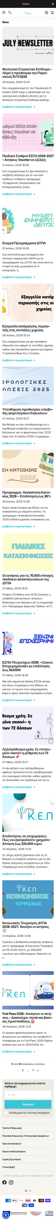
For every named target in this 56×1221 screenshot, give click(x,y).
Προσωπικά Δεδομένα (13, 1151)
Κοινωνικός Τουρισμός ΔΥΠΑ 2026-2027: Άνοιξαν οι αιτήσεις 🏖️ (25, 926)
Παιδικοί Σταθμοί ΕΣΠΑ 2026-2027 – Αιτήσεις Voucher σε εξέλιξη (28, 158)
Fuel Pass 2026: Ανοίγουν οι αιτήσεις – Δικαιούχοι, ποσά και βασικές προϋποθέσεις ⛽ (27, 1017)
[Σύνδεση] (46, 12)
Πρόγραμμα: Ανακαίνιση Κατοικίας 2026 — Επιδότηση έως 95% (26, 494)
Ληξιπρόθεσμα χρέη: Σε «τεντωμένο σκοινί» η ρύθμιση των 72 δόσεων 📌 (26, 753)
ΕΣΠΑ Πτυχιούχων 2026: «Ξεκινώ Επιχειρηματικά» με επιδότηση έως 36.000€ (27, 666)
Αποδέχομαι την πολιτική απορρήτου (29, 1112)
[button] (6, 1215)
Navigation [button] (3, 12)
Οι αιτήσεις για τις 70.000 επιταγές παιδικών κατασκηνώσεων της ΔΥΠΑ (28, 579)
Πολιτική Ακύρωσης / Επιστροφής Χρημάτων (25, 1135)
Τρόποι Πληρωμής (12, 1128)
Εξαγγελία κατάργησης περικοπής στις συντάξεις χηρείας (26, 328)
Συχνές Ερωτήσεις (11, 1159)
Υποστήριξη (8, 1167)
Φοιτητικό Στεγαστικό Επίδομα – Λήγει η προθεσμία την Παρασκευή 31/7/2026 (27, 73)
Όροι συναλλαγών (11, 1143)
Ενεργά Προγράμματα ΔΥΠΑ (24, 243)
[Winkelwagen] (52, 12)
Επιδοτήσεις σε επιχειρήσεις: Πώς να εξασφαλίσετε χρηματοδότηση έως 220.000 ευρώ (26, 840)
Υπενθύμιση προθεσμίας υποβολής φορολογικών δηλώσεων (27, 411)
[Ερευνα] (9, 12)
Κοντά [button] (53, 4)
